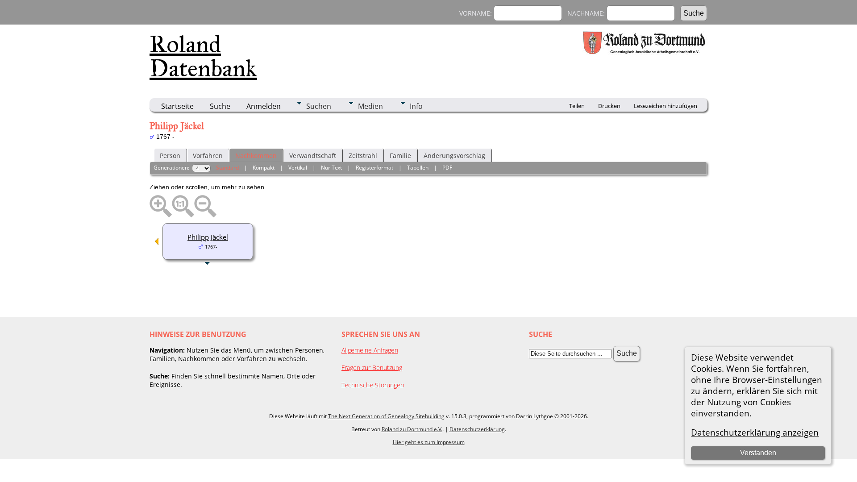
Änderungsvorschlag (454, 155)
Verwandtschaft (312, 155)
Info (416, 106)
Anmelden (263, 106)
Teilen (577, 106)
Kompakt (264, 167)
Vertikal (297, 167)
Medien (370, 106)
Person (170, 155)
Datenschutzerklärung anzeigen (755, 432)
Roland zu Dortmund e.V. (412, 429)
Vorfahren (208, 155)
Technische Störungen (372, 385)
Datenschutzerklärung (477, 429)
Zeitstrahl (363, 155)
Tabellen (417, 167)
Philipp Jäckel (207, 237)
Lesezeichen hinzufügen (665, 106)
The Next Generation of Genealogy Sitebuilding (386, 416)
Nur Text (331, 167)
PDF (447, 167)
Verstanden (758, 453)
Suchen (318, 106)
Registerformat (374, 167)
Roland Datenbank (203, 56)
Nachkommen (256, 155)
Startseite (177, 106)
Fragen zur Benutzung (371, 367)
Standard (227, 167)
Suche (220, 106)
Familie (400, 155)
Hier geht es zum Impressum (429, 442)
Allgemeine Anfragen (369, 350)
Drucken (609, 106)
